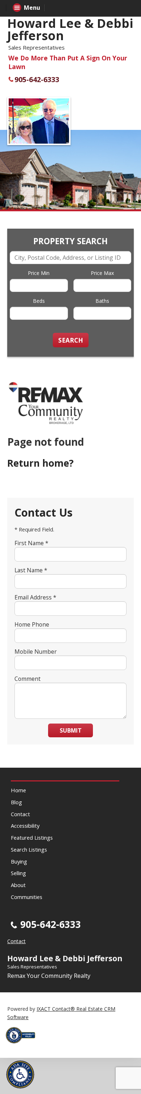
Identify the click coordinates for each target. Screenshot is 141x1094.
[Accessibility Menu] (20, 1074)
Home (18, 790)
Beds (39, 300)
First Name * (31, 543)
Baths (102, 300)
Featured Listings (32, 837)
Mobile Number (35, 652)
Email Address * (35, 597)
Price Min (39, 273)
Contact (20, 814)
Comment (27, 679)
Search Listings (29, 849)
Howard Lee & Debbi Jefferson (70, 29)
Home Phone (31, 624)
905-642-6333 (36, 79)
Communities (26, 896)
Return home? (40, 463)
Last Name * (30, 570)
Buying (19, 861)
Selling (18, 873)
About (18, 885)
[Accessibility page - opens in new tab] (23, 1045)
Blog (16, 802)
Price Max (102, 273)
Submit (71, 730)
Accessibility (25, 825)
